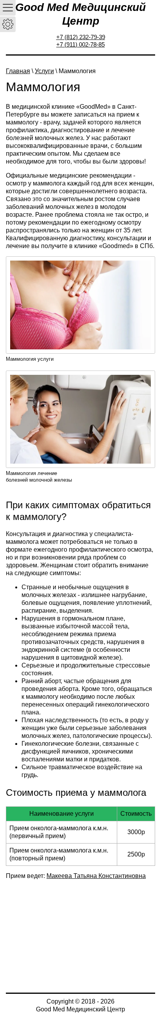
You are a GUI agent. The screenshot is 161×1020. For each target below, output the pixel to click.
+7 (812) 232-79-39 (80, 37)
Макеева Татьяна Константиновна (96, 875)
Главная (18, 71)
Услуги (44, 71)
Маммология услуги (30, 359)
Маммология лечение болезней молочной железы (39, 476)
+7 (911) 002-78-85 (80, 44)
